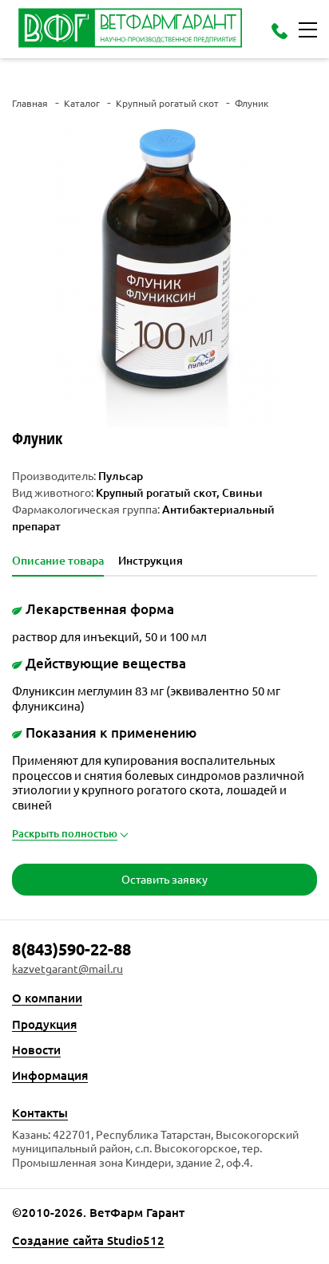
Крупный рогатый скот (167, 103)
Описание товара (58, 560)
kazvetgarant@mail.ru (67, 968)
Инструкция (150, 560)
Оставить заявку (164, 879)
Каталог (82, 103)
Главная (30, 103)
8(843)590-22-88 (71, 949)
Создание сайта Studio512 (88, 1240)
